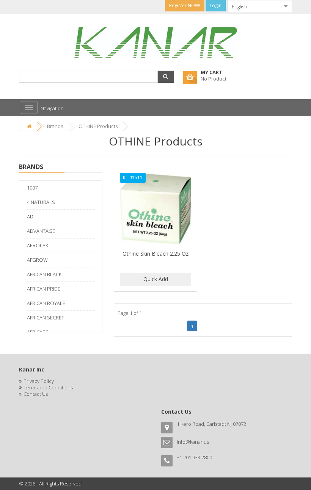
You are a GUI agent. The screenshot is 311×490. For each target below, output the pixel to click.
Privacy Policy (39, 381)
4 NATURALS (41, 202)
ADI (31, 216)
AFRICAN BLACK (44, 274)
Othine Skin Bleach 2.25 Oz (155, 253)
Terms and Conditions (48, 387)
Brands (55, 126)
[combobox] (254, 6)
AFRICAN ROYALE (46, 303)
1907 (32, 187)
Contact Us (36, 393)
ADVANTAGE (41, 231)
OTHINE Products (98, 126)
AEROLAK (37, 245)
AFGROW (37, 259)
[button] (166, 77)
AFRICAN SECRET (45, 317)
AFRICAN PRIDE (43, 288)
